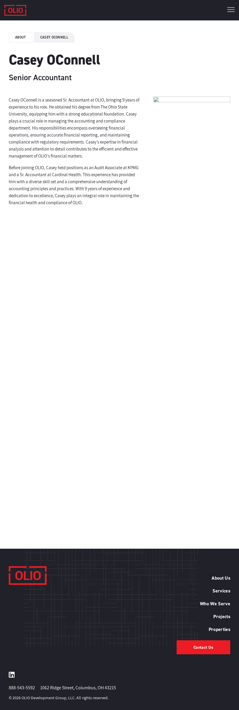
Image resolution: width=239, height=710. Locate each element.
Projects (221, 616)
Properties (219, 629)
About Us (221, 578)
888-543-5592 (22, 688)
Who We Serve (215, 604)
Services (221, 591)
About (20, 37)
